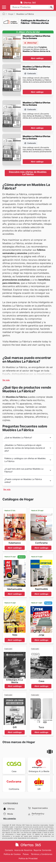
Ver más (6, 380)
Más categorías (9, 819)
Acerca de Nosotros (23, 850)
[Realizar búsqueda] (51, 7)
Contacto (9, 850)
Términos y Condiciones (41, 854)
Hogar (10, 14)
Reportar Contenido (42, 850)
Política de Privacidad (28, 858)
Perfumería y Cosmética (38, 815)
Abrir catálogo (37, 58)
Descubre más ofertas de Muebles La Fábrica (28, 173)
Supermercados (40, 808)
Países (26, 854)
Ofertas (11, 808)
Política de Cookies (12, 854)
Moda (10, 814)
